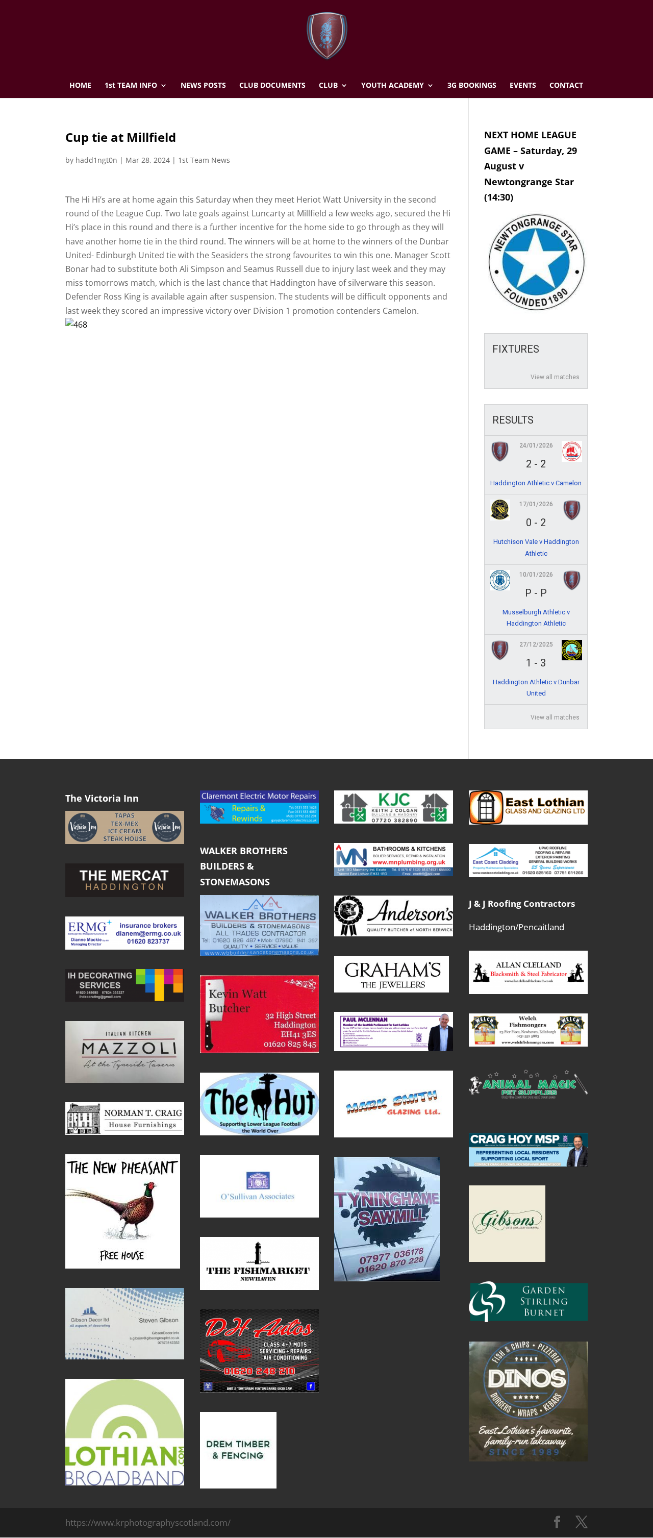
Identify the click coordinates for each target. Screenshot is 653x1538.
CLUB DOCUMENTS (272, 86)
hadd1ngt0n (96, 160)
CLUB (328, 86)
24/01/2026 (536, 445)
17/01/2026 (536, 504)
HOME (80, 86)
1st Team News (204, 160)
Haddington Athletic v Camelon (536, 483)
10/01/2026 (536, 574)
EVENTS (523, 86)
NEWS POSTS (203, 86)
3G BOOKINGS (471, 86)
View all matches (555, 377)
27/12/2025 (536, 644)
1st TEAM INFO (131, 86)
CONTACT (566, 86)
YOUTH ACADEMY (392, 86)
